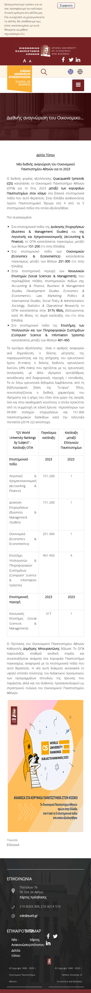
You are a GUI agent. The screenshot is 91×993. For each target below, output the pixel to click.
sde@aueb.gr (29, 916)
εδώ (22, 34)
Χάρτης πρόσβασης (33, 897)
